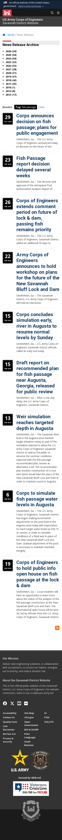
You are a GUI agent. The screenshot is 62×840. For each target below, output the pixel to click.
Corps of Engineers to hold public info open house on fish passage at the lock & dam (37, 574)
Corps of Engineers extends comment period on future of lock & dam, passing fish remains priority (37, 215)
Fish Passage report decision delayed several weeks (33, 166)
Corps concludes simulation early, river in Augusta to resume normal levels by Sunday (36, 326)
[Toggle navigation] (56, 13)
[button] (31, 6)
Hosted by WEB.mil (29, 777)
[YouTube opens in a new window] (19, 703)
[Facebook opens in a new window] (5, 703)
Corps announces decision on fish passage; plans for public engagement (37, 124)
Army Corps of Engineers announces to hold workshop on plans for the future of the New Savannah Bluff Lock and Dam (37, 272)
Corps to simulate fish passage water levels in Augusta (37, 499)
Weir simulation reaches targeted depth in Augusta (35, 422)
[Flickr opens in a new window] (26, 703)
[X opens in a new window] (12, 703)
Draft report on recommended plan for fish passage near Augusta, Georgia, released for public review (37, 377)
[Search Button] (51, 13)
